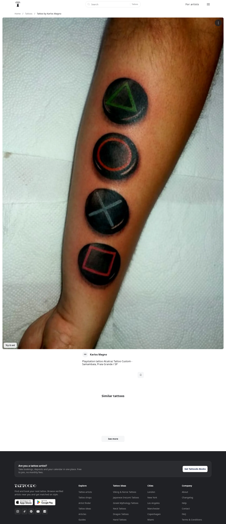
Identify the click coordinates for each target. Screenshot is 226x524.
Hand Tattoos (120, 519)
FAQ (184, 514)
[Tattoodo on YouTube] (38, 511)
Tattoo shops (85, 497)
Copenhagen (154, 514)
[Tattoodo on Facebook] (45, 511)
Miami (150, 519)
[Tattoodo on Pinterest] (31, 511)
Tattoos (135, 4)
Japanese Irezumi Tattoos (126, 497)
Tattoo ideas (85, 508)
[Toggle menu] (208, 4)
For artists (192, 4)
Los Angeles (153, 503)
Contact (186, 508)
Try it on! (10, 345)
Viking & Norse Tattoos (124, 492)
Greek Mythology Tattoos (125, 503)
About (185, 492)
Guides (82, 519)
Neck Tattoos (119, 508)
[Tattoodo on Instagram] (18, 511)
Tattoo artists (85, 492)
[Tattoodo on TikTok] (24, 511)
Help (184, 503)
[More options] (218, 22)
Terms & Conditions (192, 519)
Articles (82, 514)
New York (152, 497)
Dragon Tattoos (121, 514)
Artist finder (85, 503)
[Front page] (18, 4)
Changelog (187, 497)
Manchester (153, 508)
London (151, 492)
